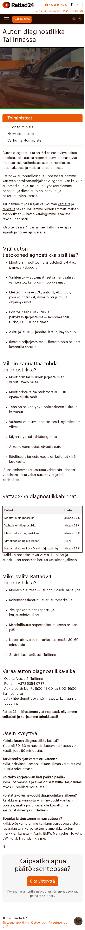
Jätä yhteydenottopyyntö (24, 698)
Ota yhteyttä (42, 881)
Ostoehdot (38, 922)
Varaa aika (22, 19)
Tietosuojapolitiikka (15, 922)
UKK (5, 926)
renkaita (8, 209)
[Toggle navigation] (6, 19)
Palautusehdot (58, 922)
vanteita (64, 204)
